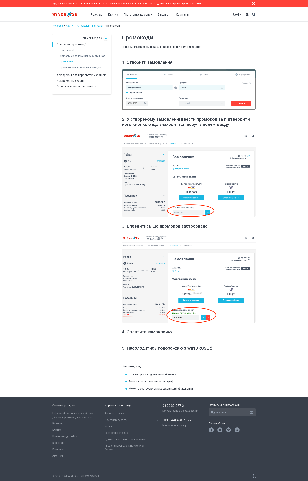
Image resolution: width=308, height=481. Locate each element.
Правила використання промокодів (80, 67)
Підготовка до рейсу (64, 436)
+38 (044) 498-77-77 (176, 420)
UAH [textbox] (236, 14)
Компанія (58, 449)
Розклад (96, 14)
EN (247, 14)
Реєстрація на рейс (116, 432)
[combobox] (236, 14)
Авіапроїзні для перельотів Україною (82, 75)
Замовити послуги (115, 413)
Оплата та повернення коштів (76, 86)
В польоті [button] (164, 14)
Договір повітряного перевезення (125, 439)
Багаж (108, 426)
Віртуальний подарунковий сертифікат (82, 55)
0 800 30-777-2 (173, 405)
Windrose (57, 25)
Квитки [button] (113, 14)
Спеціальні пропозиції (90, 25)
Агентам (57, 455)
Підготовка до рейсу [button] (138, 14)
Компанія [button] (182, 14)
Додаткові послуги (116, 420)
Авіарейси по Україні (70, 80)
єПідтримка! (67, 50)
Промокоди (66, 61)
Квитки (70, 25)
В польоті (58, 442)
